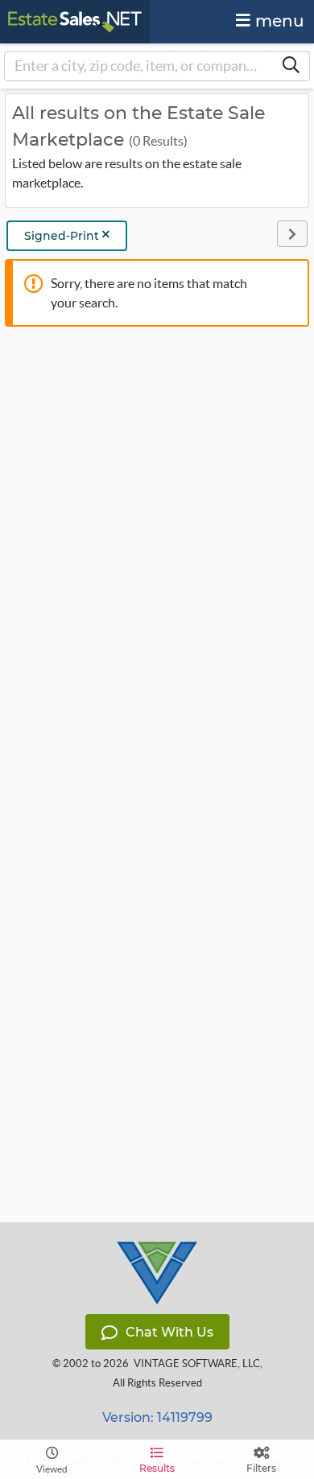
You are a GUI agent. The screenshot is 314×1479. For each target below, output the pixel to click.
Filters (261, 1468)
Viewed (52, 1469)
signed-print (63, 236)
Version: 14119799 (157, 1417)
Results (157, 1468)
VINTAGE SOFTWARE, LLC (197, 1363)
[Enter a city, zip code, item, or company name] (290, 66)
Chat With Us (169, 1332)
